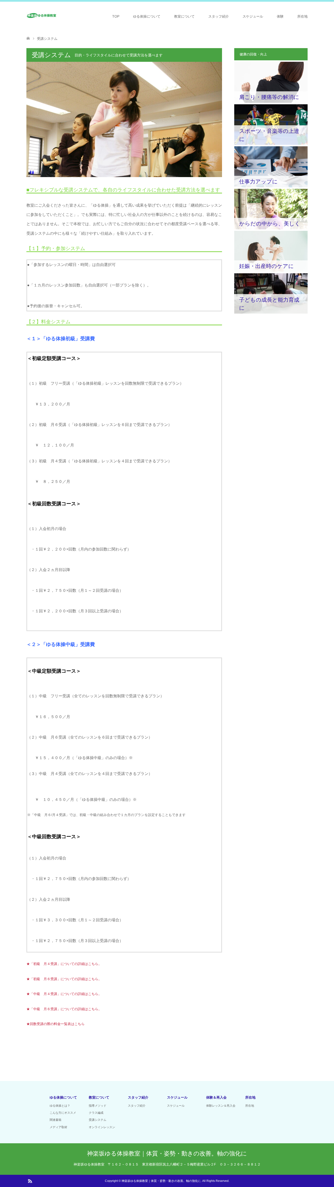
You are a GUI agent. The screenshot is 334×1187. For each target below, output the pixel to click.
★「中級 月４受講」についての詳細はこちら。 (64, 994)
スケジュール (253, 16)
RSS (30, 1181)
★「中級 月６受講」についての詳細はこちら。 (64, 1009)
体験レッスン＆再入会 (220, 1105)
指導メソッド (97, 1105)
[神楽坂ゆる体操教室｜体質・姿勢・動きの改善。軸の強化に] (42, 16)
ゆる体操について (146, 16)
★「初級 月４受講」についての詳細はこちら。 (64, 964)
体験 (280, 16)
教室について (184, 16)
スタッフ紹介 (218, 16)
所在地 (302, 16)
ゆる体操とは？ (60, 1105)
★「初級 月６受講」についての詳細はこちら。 (64, 979)
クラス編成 (96, 1112)
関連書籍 (55, 1120)
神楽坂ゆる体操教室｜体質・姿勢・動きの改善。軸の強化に (167, 1153)
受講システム (97, 1120)
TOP (115, 16)
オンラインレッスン (102, 1127)
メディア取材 (58, 1127)
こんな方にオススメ (63, 1112)
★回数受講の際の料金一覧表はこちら (55, 1024)
